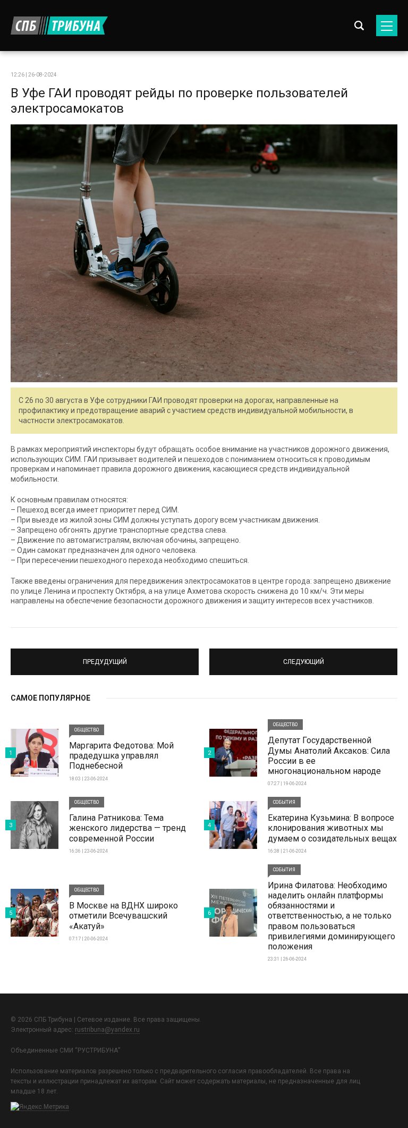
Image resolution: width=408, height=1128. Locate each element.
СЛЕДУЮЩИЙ (304, 657)
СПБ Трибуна (59, 25)
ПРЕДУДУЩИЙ (104, 657)
